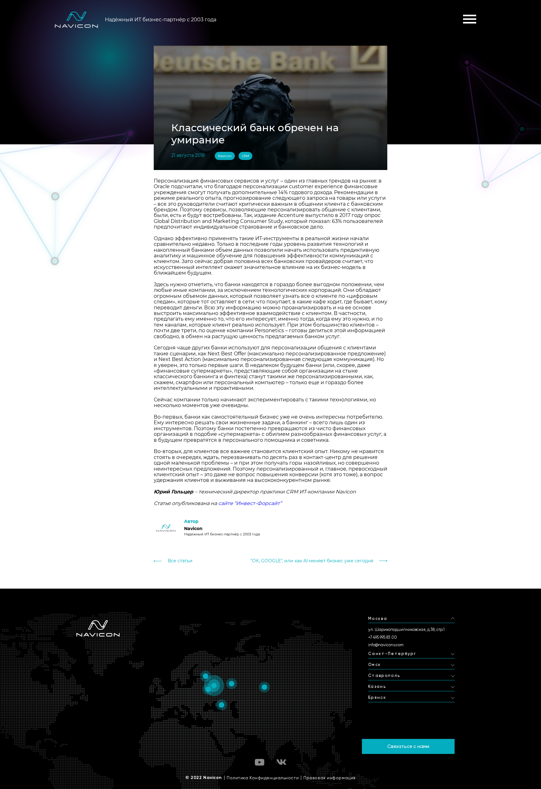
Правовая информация (329, 778)
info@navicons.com (386, 644)
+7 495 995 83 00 (382, 637)
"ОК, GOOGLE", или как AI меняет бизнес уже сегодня (311, 561)
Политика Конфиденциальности (263, 778)
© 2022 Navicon (203, 778)
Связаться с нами (408, 746)
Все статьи (180, 561)
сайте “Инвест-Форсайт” (250, 503)
